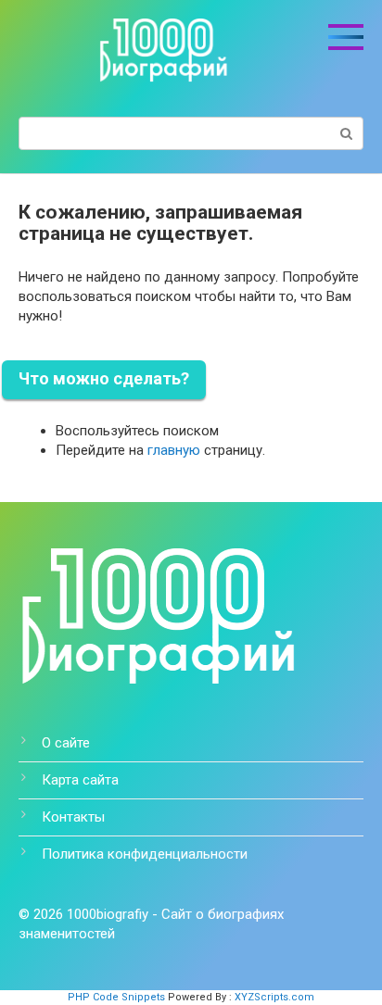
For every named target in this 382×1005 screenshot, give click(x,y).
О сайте (66, 743)
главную (173, 450)
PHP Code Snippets (116, 997)
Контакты (73, 817)
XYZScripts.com (274, 997)
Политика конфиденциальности (145, 854)
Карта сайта (80, 780)
